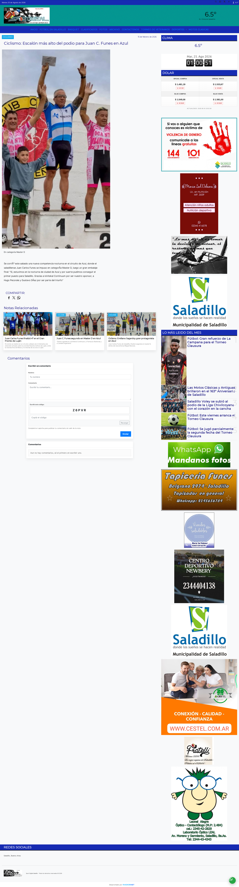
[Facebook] (230, 2)
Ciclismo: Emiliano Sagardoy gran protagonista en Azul (131, 339)
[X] (225, 2)
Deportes (178, 29)
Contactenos (130, 29)
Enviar (126, 434)
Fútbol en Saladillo (53, 29)
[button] (217, 2)
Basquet (73, 29)
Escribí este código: (37, 404)
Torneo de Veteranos (155, 29)
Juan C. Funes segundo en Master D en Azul (79, 338)
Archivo (114, 29)
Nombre (31, 373)
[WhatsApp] (221, 2)
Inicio (34, 29)
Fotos (103, 29)
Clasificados (89, 29)
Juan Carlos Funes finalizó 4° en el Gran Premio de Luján (24, 339)
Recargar (124, 423)
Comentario (32, 383)
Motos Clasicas (199, 29)
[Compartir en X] (14, 298)
